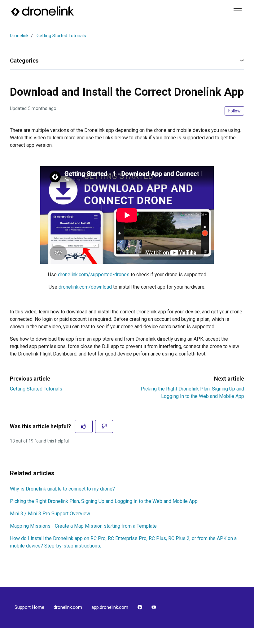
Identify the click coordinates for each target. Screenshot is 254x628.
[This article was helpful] (84, 426)
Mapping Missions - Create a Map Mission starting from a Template (83, 526)
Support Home (29, 607)
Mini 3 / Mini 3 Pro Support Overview (50, 514)
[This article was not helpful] (104, 426)
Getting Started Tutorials (61, 35)
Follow (234, 110)
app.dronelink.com (109, 607)
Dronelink (19, 35)
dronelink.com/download (85, 287)
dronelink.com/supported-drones (93, 274)
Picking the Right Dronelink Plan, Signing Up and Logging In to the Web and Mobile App (104, 501)
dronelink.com (68, 607)
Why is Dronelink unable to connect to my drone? (62, 489)
